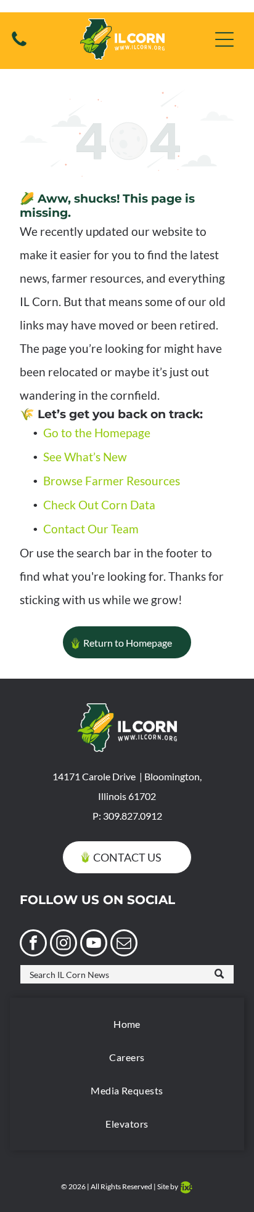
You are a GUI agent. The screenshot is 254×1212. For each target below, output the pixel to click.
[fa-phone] (19, 44)
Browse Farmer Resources (111, 481)
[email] (123, 944)
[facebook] (33, 944)
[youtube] (93, 944)
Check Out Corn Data (99, 505)
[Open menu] (224, 39)
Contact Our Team (91, 529)
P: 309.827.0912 (127, 816)
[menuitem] (127, 1024)
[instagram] (63, 944)
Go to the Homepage (96, 433)
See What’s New (85, 457)
